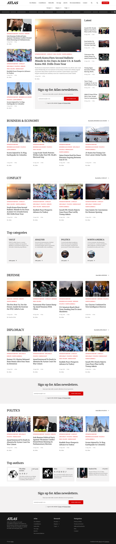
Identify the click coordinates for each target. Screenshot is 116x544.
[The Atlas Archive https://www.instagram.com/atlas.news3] (24, 473)
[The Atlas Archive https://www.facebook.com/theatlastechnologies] (22, 473)
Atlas (10, 44)
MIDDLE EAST (20, 68)
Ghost (100, 541)
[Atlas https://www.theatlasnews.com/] (66, 472)
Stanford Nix (12, 317)
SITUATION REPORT (12, 33)
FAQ (75, 528)
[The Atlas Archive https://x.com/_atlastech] (20, 473)
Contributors (42, 3)
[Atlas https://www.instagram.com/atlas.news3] (61, 472)
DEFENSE (15, 299)
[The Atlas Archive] (13, 474)
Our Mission (32, 3)
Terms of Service (78, 524)
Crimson (106, 541)
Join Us (65, 3)
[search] (91, 3)
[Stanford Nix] (82, 473)
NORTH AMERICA (67, 54)
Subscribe (51, 3)
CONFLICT (22, 63)
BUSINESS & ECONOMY (25, 97)
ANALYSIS (9, 299)
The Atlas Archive (22, 469)
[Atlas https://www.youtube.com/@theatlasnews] (63, 472)
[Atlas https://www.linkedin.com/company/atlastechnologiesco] (59, 472)
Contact (85, 3)
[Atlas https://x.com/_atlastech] (55, 472)
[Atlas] (12, 3)
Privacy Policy (67, 103)
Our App (58, 3)
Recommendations (75, 3)
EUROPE (27, 33)
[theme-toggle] (97, 3)
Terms (59, 103)
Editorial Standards (79, 526)
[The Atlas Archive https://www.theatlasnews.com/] (26, 473)
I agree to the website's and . (59, 103)
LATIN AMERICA (17, 99)
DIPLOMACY (10, 66)
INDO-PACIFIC (11, 68)
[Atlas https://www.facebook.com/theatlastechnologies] (57, 472)
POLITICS (21, 33)
